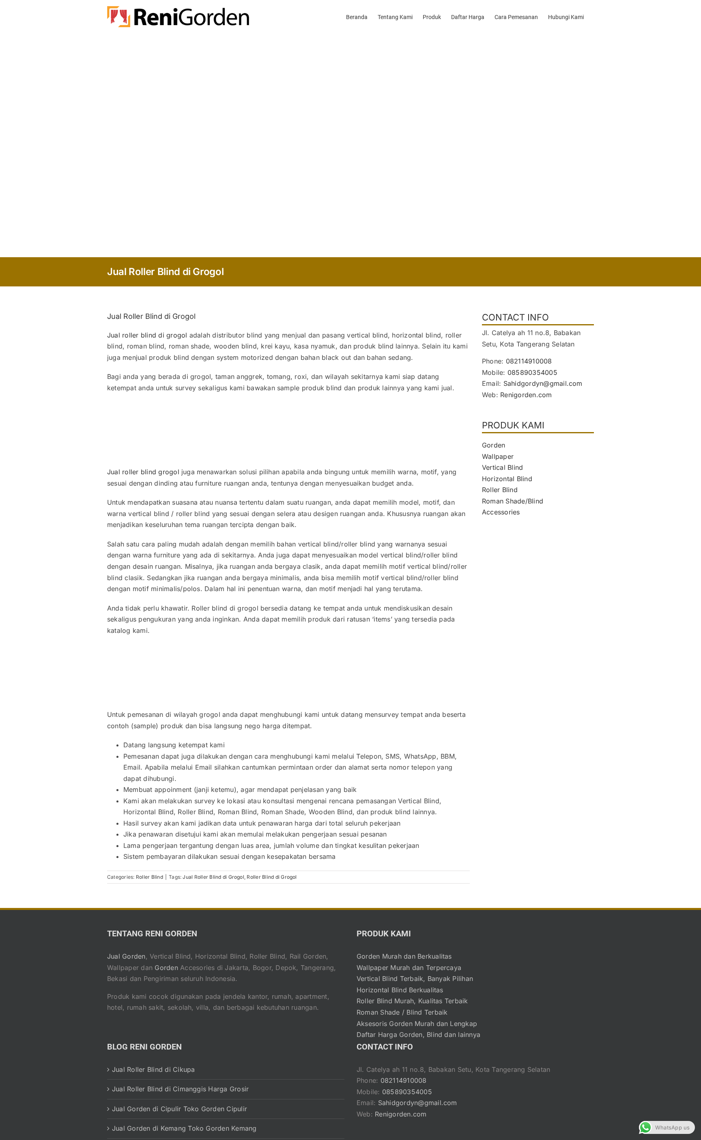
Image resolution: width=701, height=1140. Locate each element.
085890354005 (532, 372)
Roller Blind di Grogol (272, 877)
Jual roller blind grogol (143, 472)
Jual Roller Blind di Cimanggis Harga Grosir (180, 1089)
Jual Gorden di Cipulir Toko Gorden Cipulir (179, 1109)
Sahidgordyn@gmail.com (543, 383)
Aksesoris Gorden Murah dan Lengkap (417, 1024)
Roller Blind (149, 877)
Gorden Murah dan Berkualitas (404, 956)
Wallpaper (498, 456)
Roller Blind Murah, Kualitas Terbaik (412, 1001)
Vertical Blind (502, 467)
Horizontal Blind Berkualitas (400, 990)
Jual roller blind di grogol (147, 335)
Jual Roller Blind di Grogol (213, 877)
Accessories (501, 512)
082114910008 (529, 361)
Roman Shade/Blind (512, 501)
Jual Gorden (126, 956)
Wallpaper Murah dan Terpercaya (409, 968)
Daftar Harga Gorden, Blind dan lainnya (418, 1034)
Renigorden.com (526, 395)
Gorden (493, 445)
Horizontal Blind (507, 479)
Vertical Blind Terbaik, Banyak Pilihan (415, 978)
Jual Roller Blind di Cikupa (153, 1069)
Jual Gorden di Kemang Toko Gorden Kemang (184, 1128)
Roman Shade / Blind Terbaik (402, 1012)
